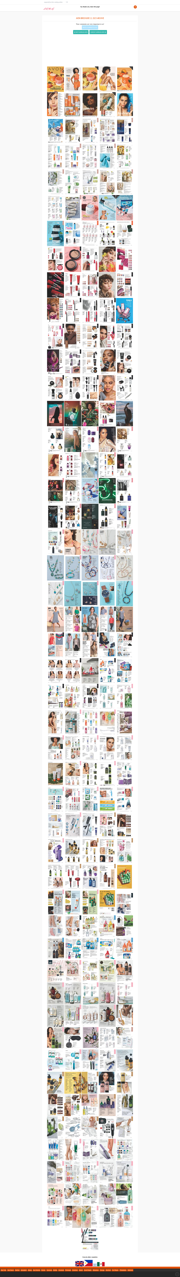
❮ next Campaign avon (81, 32)
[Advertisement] (90, 49)
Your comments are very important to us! (90, 25)
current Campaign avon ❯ (98, 32)
